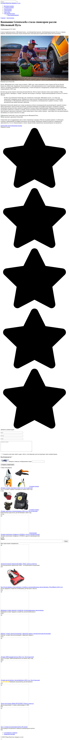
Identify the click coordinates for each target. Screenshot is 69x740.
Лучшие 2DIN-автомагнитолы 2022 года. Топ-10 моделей (17, 657)
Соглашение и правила (10, 732)
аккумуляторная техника (15, 125)
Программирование (13, 15)
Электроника (8, 10)
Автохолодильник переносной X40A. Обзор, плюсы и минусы (19, 563)
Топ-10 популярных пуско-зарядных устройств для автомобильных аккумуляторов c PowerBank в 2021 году (32, 587)
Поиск (2, 539)
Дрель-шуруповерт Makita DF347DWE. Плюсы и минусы (17, 703)
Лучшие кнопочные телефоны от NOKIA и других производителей (20, 534)
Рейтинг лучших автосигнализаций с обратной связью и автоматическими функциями (26, 633)
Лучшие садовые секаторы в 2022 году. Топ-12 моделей (17, 488)
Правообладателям (9, 734)
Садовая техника (9, 7)
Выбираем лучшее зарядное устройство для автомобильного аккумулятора (22, 610)
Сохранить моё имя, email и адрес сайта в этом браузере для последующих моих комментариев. (30, 454)
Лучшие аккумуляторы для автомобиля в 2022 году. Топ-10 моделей (20, 680)
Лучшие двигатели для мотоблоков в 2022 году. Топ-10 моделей (19, 511)
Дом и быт (7, 12)
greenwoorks (4, 125)
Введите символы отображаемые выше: (20, 461)
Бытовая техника (9, 6)
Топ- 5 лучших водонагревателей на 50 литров (14, 727)
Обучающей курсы (9, 13)
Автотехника (8, 9)
